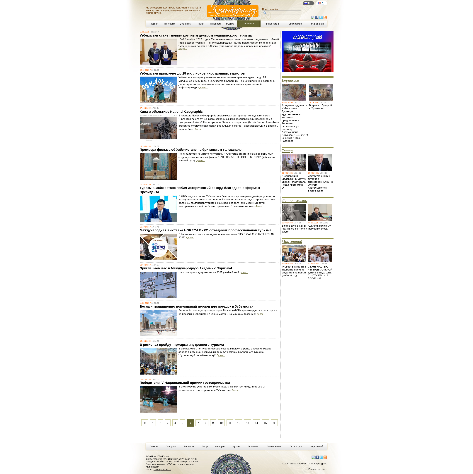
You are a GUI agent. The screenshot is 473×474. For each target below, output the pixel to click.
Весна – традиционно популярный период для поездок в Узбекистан (196, 306)
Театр (201, 24)
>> (274, 422)
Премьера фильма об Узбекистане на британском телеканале (190, 149)
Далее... (182, 49)
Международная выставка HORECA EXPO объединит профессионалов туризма (205, 230)
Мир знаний (317, 24)
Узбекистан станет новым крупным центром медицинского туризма (196, 35)
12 (238, 422)
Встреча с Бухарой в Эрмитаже (320, 107)
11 (230, 422)
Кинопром (215, 24)
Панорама (169, 24)
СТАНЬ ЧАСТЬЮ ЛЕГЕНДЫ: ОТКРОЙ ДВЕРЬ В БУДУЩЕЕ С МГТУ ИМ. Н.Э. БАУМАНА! (320, 272)
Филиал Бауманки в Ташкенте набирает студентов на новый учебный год (294, 271)
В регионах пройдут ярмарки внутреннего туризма (182, 345)
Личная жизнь (272, 24)
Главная (153, 24)
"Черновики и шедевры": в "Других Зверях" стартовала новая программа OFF (294, 181)
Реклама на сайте (317, 469)
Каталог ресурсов (318, 463)
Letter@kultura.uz (162, 469)
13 (247, 422)
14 (256, 422)
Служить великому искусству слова (319, 227)
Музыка (230, 24)
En (322, 3)
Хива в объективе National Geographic (171, 111)
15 (265, 422)
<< (144, 422)
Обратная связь (298, 463)
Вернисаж (185, 24)
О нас (285, 463)
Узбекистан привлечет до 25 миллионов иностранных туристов (192, 73)
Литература (295, 24)
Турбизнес (253, 446)
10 (221, 422)
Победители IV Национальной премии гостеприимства (185, 383)
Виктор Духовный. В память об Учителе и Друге (294, 228)
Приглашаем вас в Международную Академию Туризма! (186, 268)
